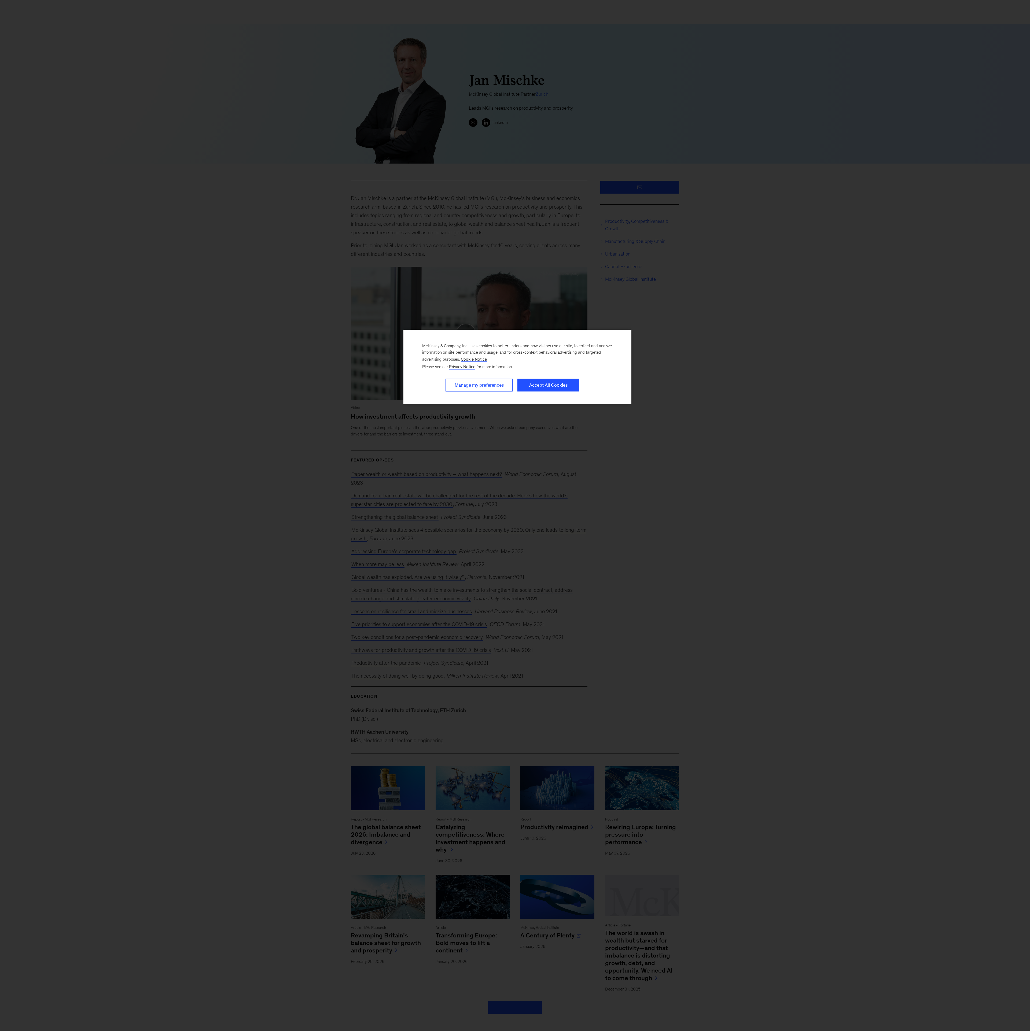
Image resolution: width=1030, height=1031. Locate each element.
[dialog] (517, 367)
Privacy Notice (462, 366)
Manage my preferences (479, 385)
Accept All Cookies (548, 385)
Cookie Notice (474, 359)
